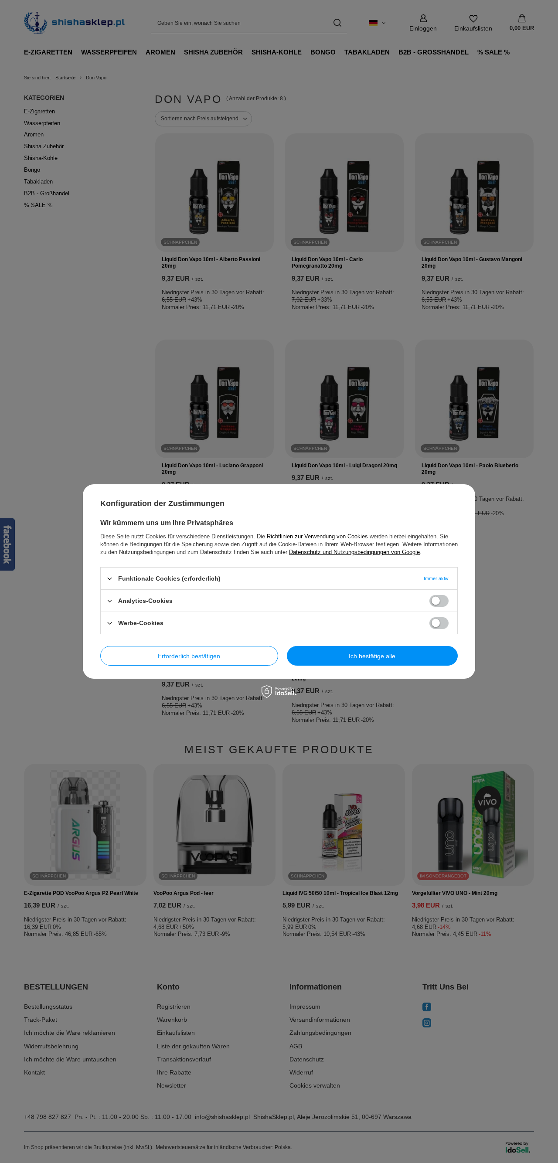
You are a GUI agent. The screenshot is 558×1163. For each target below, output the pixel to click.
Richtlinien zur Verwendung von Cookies (317, 536)
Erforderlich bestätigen (189, 655)
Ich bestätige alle (372, 655)
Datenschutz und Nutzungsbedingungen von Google (354, 552)
